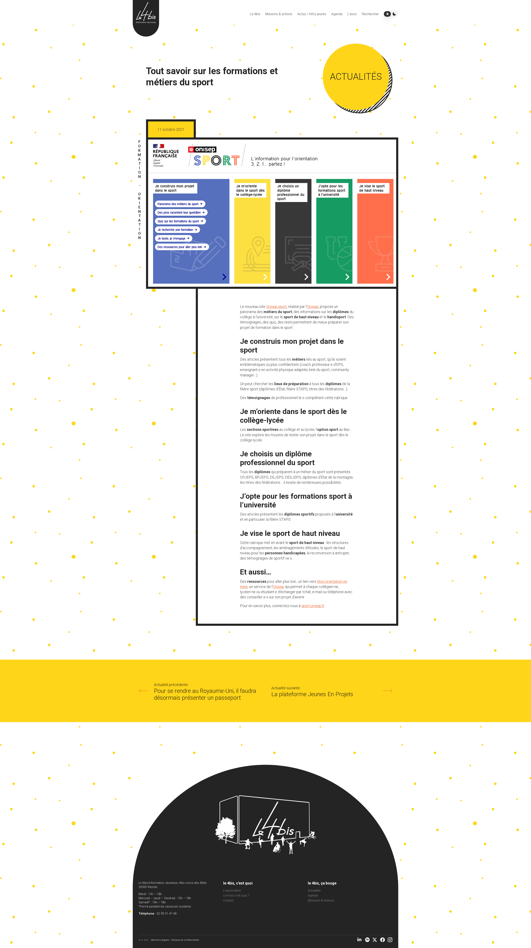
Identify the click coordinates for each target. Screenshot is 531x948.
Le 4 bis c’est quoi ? (236, 895)
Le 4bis (255, 14)
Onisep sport (276, 306)
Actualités (314, 890)
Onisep (312, 306)
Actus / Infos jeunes (311, 14)
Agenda (336, 14)
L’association (232, 890)
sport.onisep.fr (312, 606)
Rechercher (370, 14)
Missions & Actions (321, 900)
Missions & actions (278, 14)
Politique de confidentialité (185, 939)
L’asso (352, 14)
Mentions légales (160, 939)
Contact (228, 900)
